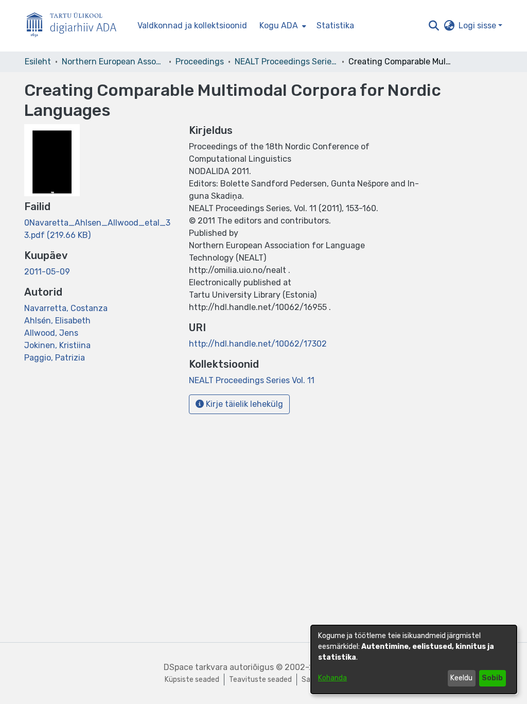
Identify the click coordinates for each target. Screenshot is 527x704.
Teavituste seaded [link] (260, 679)
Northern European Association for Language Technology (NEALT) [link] (113, 61)
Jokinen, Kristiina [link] (57, 345)
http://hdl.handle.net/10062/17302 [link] (258, 344)
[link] (251, 380)
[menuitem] (281, 25)
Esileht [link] (38, 61)
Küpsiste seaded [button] (192, 679)
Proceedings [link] (199, 61)
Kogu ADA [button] (278, 25)
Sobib (492, 678)
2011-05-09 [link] (47, 272)
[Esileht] (75, 26)
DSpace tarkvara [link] (195, 667)
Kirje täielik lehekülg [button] (243, 404)
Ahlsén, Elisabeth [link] (57, 320)
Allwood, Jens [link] (51, 333)
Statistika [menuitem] (335, 25)
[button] (433, 26)
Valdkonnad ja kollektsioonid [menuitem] (192, 25)
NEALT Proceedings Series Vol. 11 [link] (286, 61)
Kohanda (332, 678)
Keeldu (461, 678)
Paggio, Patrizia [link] (54, 358)
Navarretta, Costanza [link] (66, 308)
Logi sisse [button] (478, 25)
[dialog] (414, 659)
